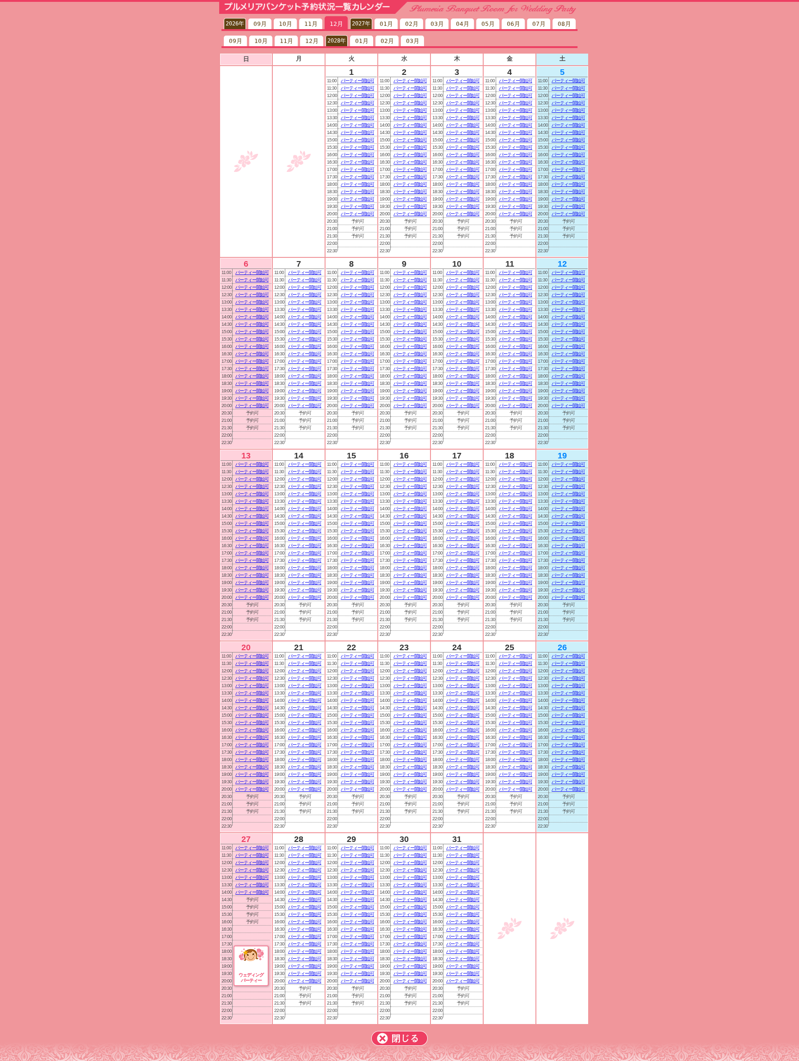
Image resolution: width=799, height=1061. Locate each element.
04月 (462, 23)
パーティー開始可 (357, 80)
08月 (564, 23)
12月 (336, 23)
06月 (513, 23)
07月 (539, 23)
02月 (411, 23)
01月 (386, 23)
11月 (311, 23)
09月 (260, 23)
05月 (488, 23)
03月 (437, 23)
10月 (285, 23)
